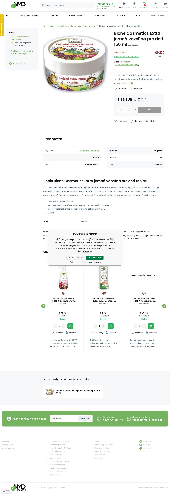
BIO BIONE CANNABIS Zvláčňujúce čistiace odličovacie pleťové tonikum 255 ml (104, 299)
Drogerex (127, 62)
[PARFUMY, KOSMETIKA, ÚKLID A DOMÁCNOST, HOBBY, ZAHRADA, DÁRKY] (44, 26)
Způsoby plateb (56, 455)
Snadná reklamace (57, 465)
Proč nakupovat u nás (104, 445)
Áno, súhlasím (95, 257)
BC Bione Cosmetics (124, 64)
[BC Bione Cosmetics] (159, 58)
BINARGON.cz (163, 487)
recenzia (98, 458)
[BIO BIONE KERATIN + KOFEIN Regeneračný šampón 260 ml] (144, 276)
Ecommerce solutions (148, 487)
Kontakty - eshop (102, 448)
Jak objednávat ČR (57, 451)
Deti (51, 26)
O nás (97, 441)
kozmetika (62, 26)
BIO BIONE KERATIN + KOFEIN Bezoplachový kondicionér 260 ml (63, 299)
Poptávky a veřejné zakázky (61, 448)
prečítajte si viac (123, 83)
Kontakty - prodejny (103, 451)
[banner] (18, 6)
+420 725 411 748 (105, 4)
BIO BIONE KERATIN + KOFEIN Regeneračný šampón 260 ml (144, 299)
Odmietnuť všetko (75, 257)
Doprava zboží (55, 458)
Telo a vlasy (76, 26)
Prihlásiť (84, 419)
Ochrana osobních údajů (60, 461)
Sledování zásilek (56, 471)
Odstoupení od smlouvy (59, 441)
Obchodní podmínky (58, 445)
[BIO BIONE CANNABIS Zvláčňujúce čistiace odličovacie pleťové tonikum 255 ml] (103, 276)
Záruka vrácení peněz (58, 468)
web (136, 64)
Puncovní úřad (55, 475)
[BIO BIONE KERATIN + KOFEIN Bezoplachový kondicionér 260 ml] (63, 276)
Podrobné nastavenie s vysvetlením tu (85, 262)
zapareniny (90, 26)
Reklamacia (100, 455)
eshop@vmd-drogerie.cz (106, 6)
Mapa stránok (60, 487)
